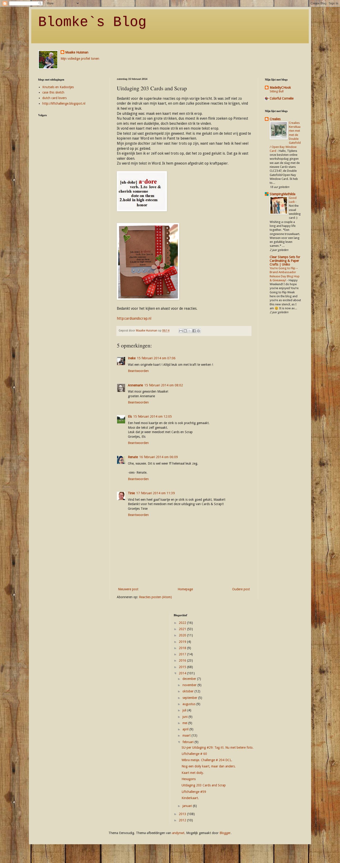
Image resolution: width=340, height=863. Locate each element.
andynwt (178, 833)
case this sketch (53, 92)
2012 (183, 820)
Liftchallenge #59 (194, 792)
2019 (183, 642)
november (190, 685)
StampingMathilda (282, 194)
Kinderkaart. (190, 798)
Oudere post (241, 589)
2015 (183, 667)
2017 (183, 654)
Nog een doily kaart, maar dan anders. (209, 766)
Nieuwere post (128, 589)
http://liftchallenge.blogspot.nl (63, 103)
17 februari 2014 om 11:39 (155, 493)
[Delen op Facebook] (194, 330)
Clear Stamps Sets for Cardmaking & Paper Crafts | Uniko (285, 260)
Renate (133, 457)
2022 (183, 623)
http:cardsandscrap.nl (134, 318)
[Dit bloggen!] (185, 330)
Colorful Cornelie (282, 98)
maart (187, 735)
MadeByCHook (280, 87)
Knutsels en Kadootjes (58, 87)
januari (187, 806)
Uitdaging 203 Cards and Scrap (204, 785)
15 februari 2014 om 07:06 (156, 358)
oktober (188, 691)
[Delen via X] (189, 330)
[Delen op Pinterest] (198, 330)
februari (188, 742)
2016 (183, 660)
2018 (183, 648)
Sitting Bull (277, 91)
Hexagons (189, 779)
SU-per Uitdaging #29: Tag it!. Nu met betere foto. (217, 747)
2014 (183, 673)
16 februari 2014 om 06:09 (158, 457)
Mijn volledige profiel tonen (80, 58)
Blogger (225, 833)
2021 (183, 629)
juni (185, 717)
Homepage (185, 589)
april (185, 729)
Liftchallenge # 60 (194, 754)
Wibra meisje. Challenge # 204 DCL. (207, 760)
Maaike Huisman (76, 52)
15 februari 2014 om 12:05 (152, 416)
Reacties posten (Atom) (155, 597)
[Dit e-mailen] (181, 330)
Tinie (131, 493)
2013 (183, 814)
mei (185, 723)
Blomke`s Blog (92, 22)
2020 (183, 635)
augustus (189, 704)
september (190, 698)
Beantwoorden (138, 371)
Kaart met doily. (193, 773)
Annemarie (135, 385)
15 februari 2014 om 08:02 (163, 385)
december (189, 679)
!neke (132, 358)
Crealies (275, 119)
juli (184, 710)
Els (130, 416)
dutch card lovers (54, 98)
